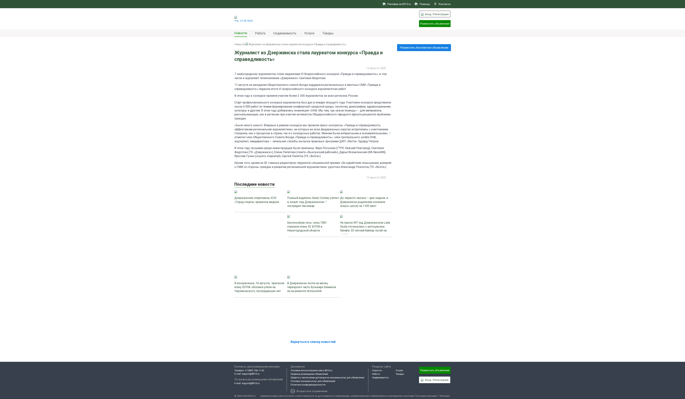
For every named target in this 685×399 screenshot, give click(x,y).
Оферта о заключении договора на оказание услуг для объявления (327, 377)
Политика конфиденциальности (308, 384)
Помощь (424, 4)
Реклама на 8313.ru (399, 4)
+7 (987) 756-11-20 (254, 370)
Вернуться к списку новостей (313, 342)
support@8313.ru (251, 373)
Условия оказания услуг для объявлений (313, 381)
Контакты (444, 4)
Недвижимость (284, 33)
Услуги (309, 33)
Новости (240, 33)
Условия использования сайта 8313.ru (311, 370)
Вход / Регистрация (437, 14)
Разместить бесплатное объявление (424, 47)
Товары (328, 33)
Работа (260, 33)
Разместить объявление (435, 23)
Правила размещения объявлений (309, 374)
